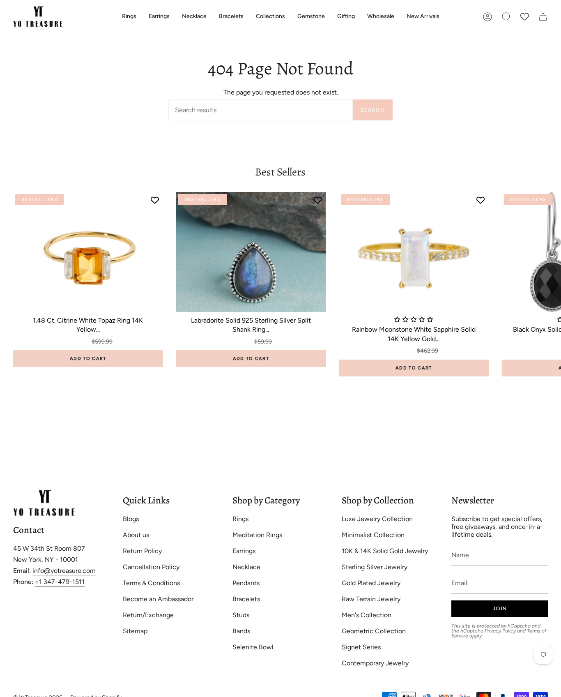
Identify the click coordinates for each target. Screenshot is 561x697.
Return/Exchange (148, 615)
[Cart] (542, 16)
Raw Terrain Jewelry (371, 599)
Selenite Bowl (253, 647)
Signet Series (361, 647)
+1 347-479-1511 (60, 582)
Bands (241, 631)
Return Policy (142, 551)
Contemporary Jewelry (375, 663)
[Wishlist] (524, 16)
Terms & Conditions (151, 583)
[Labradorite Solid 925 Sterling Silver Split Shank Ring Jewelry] (251, 252)
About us (136, 535)
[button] (129, 16)
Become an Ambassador (158, 599)
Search (373, 110)
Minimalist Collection (373, 535)
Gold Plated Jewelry (371, 583)
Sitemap (135, 631)
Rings (240, 519)
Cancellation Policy (151, 567)
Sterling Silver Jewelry (374, 567)
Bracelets (246, 599)
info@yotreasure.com (64, 571)
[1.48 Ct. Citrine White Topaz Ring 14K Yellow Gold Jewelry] (88, 252)
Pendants (246, 583)
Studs (240, 615)
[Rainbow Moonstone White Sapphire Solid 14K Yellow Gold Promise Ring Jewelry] (414, 252)
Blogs (131, 519)
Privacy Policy (500, 631)
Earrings (243, 551)
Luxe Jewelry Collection (377, 519)
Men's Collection (366, 615)
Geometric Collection (374, 631)
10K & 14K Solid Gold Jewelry (385, 551)
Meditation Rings (257, 535)
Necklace (246, 567)
